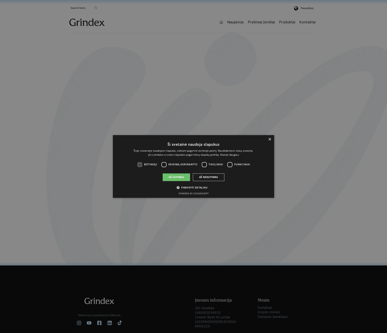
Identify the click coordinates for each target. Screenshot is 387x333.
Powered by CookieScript (194, 193)
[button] (193, 187)
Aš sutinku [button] (176, 177)
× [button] (269, 139)
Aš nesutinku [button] (208, 177)
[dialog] (193, 166)
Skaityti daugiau (229, 155)
